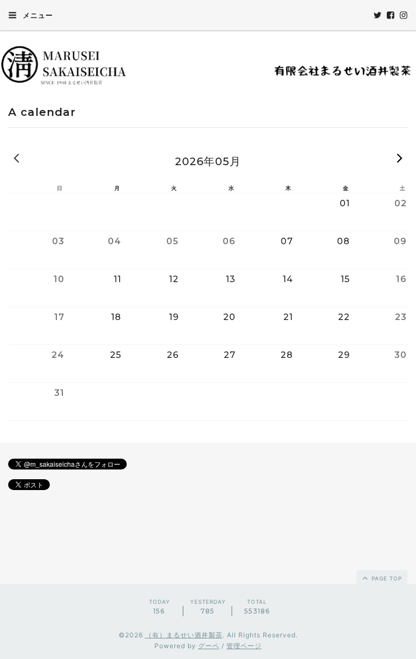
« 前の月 (16, 157)
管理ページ (244, 646)
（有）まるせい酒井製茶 (184, 635)
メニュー (37, 15)
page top (385, 578)
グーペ (208, 646)
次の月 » (400, 157)
